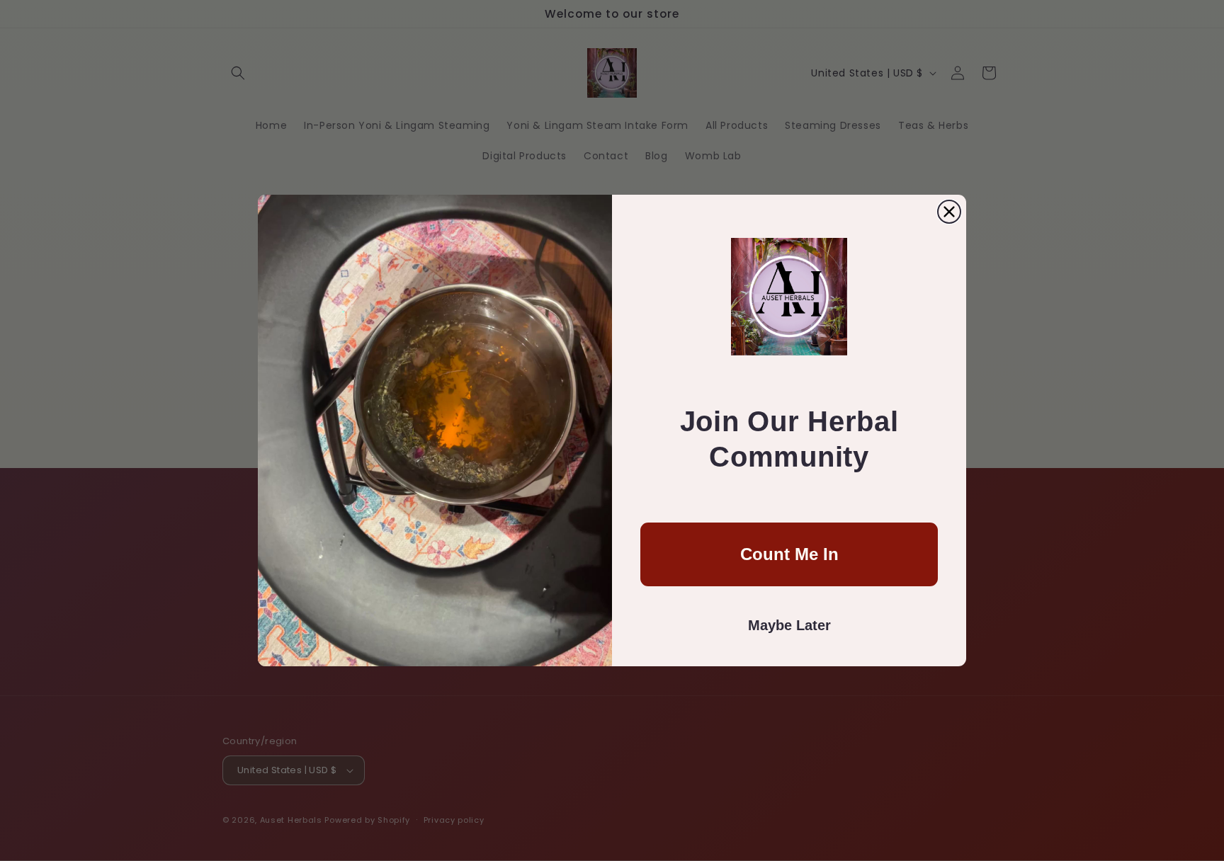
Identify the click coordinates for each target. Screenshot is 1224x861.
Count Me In (789, 554)
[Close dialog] (949, 211)
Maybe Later (789, 625)
